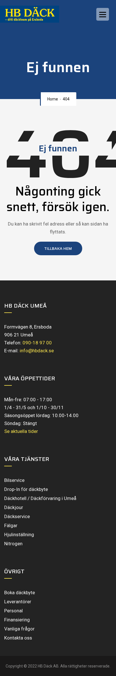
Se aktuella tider (21, 431)
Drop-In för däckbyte (26, 489)
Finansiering (17, 620)
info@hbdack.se (37, 350)
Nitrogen (13, 543)
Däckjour (13, 507)
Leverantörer (17, 601)
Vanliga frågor (19, 629)
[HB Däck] (35, 14)
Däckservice (17, 516)
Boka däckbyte (19, 592)
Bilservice (14, 480)
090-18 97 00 (37, 342)
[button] (58, 248)
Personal (13, 610)
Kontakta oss (18, 638)
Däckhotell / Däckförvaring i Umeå (40, 498)
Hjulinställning (19, 534)
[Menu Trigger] (102, 14)
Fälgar (10, 525)
